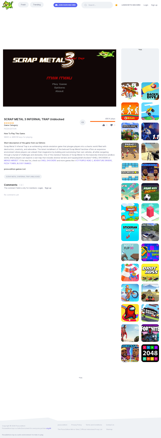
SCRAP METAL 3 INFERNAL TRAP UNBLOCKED (23, 177)
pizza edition (62, 425)
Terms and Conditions (94, 425)
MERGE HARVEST (11, 160)
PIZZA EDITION (10, 129)
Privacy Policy (76, 425)
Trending (37, 5)
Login (146, 5)
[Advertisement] (80, 30)
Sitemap (109, 429)
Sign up (154, 5)
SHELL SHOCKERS (48, 160)
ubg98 (48, 428)
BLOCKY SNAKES (24, 163)
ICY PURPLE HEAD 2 (84, 160)
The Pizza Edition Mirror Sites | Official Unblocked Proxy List (80, 429)
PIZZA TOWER (10, 163)
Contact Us (110, 425)
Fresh (23, 5)
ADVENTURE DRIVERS (103, 160)
